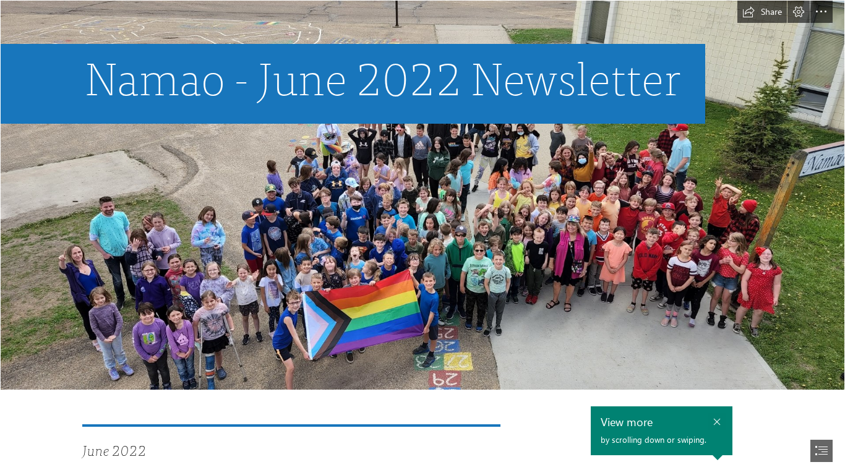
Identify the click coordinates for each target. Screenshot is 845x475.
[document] (422, 237)
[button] (762, 12)
